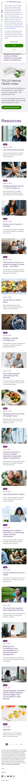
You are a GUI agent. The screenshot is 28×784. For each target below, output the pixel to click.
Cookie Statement (17, 26)
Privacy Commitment (11, 28)
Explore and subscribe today (11, 107)
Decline (14, 49)
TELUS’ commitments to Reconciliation (10, 764)
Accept (14, 45)
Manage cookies (14, 41)
